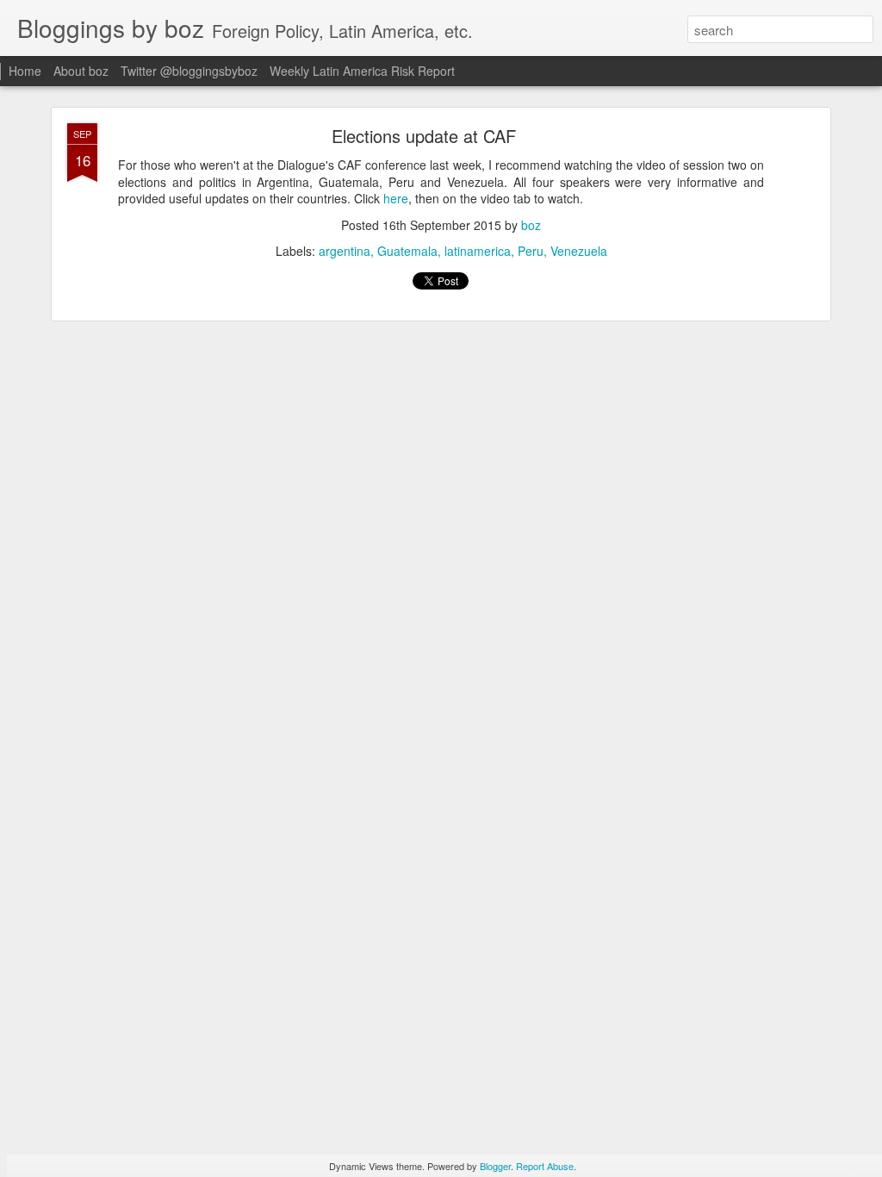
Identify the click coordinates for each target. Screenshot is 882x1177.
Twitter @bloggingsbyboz (189, 70)
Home (25, 70)
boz (531, 225)
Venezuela (578, 250)
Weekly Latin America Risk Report (362, 70)
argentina (344, 250)
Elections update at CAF (424, 135)
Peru (530, 250)
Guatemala (407, 250)
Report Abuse (545, 1166)
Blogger (495, 1166)
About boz (81, 70)
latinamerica (477, 250)
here (395, 198)
